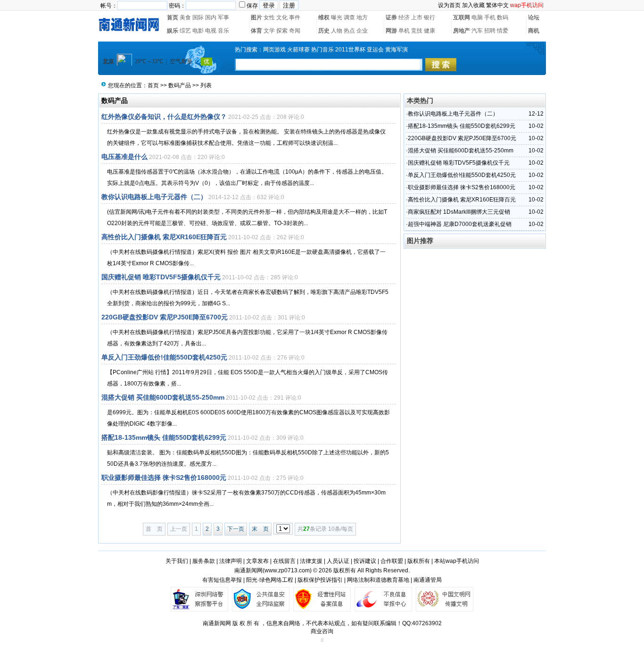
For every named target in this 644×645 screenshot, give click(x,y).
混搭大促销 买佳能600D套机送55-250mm (162, 397)
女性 (269, 17)
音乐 (223, 30)
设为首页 (449, 5)
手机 (489, 17)
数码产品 (179, 85)
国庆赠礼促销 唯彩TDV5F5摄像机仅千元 (161, 277)
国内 (210, 17)
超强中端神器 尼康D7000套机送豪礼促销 (460, 224)
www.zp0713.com (287, 570)
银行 (429, 17)
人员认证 (338, 561)
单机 (404, 30)
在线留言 (284, 561)
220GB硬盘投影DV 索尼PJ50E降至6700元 (164, 317)
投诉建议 (365, 561)
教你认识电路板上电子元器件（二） (154, 197)
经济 (404, 17)
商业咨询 (322, 631)
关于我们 (176, 561)
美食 (185, 17)
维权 (324, 17)
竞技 (416, 30)
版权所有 (418, 561)
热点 (349, 30)
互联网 (461, 17)
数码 (502, 17)
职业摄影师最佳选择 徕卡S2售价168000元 (163, 477)
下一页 (235, 529)
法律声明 (230, 561)
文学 (269, 30)
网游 (391, 30)
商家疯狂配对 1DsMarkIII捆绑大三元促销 (459, 212)
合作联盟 (391, 561)
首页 (172, 17)
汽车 (477, 30)
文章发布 (257, 561)
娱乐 (172, 30)
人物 (336, 30)
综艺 (185, 30)
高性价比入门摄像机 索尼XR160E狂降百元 (164, 237)
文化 (282, 17)
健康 (429, 30)
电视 (210, 30)
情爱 (502, 30)
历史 (324, 30)
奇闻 (294, 30)
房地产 (461, 30)
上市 (416, 17)
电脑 (477, 17)
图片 (256, 17)
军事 (223, 17)
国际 (198, 17)
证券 (391, 17)
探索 (282, 30)
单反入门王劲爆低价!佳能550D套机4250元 (164, 357)
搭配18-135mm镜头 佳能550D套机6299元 (163, 437)
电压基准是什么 (124, 156)
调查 (349, 17)
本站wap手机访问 (456, 561)
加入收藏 (473, 5)
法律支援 (311, 561)
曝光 (336, 17)
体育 (256, 30)
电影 (198, 30)
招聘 (489, 30)
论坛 (533, 17)
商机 (533, 30)
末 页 (260, 529)
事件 (294, 17)
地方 (362, 17)
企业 (362, 30)
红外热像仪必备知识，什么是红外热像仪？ (164, 116)
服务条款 (203, 561)
